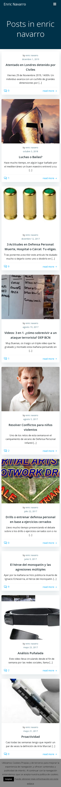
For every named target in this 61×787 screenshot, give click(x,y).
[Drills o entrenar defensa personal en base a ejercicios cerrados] (30, 481)
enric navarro (32, 55)
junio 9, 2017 (30, 559)
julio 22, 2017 (30, 511)
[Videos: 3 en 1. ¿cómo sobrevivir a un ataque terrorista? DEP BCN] (30, 296)
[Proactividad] (30, 700)
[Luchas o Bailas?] (30, 121)
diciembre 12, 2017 (30, 238)
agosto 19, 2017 (30, 327)
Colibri (39, 777)
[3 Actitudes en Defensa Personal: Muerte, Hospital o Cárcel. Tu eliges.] (30, 208)
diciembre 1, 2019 (30, 59)
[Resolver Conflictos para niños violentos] (30, 389)
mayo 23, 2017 (30, 647)
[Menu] (54, 4)
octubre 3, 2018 (30, 151)
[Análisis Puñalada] (30, 617)
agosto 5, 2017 (30, 419)
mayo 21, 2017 (30, 731)
